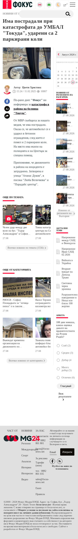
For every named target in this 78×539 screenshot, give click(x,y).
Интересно (27, 473)
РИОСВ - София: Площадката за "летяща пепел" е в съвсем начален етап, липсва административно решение (15, 304)
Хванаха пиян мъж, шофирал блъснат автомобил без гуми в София (47, 344)
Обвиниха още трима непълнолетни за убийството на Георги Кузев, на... (69, 196)
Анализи (26, 461)
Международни (28, 449)
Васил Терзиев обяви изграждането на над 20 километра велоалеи (48, 303)
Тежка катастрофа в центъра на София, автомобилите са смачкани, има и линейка (49, 231)
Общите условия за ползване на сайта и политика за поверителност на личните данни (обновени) (38, 511)
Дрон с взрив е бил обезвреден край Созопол (69, 106)
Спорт (24, 455)
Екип (38, 488)
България (26, 437)
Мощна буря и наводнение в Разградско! (69, 124)
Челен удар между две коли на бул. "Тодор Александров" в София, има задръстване (15, 231)
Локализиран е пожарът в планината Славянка (69, 142)
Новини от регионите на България (64, 95)
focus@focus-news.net (43, 450)
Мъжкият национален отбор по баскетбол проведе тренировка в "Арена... (69, 160)
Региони (26, 443)
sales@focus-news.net (42, 481)
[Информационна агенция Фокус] (52, 461)
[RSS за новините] (59, 461)
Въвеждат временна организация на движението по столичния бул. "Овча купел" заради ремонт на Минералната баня (16, 344)
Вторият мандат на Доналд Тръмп (67, 273)
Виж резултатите (65, 395)
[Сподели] (7, 116)
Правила (40, 494)
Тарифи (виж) (40, 464)
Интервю (26, 467)
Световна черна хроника (67, 286)
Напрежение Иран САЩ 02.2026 (68, 252)
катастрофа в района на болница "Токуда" (31, 109)
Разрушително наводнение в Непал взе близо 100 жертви (69, 300)
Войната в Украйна (67, 262)
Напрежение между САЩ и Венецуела (68, 240)
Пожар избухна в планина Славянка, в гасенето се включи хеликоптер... (69, 178)
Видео (24, 479)
